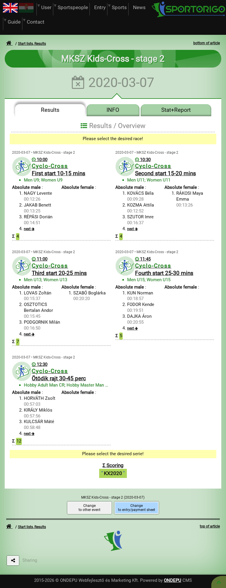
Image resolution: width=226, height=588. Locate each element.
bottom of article (206, 43)
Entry (100, 7)
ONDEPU (172, 580)
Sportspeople (73, 7)
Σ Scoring (113, 469)
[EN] (10, 11)
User (46, 7)
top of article (210, 526)
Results (50, 110)
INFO (113, 110)
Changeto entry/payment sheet (136, 508)
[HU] (26, 11)
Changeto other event (89, 508)
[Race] (218, 582)
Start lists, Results (32, 44)
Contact (35, 22)
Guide (14, 22)
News (139, 7)
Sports (119, 7)
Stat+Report (176, 110)
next (27, 229)
